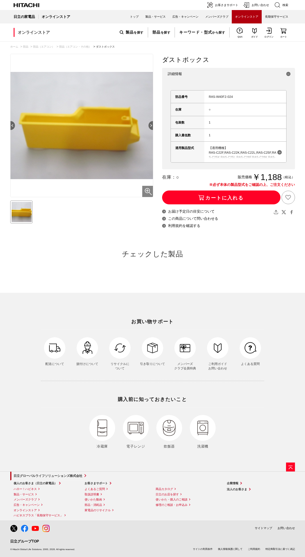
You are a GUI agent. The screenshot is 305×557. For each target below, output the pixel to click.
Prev (10, 125)
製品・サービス (24, 494)
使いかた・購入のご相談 (172, 499)
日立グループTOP (24, 541)
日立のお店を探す (167, 494)
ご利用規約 (254, 549)
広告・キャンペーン (27, 505)
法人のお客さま (237, 489)
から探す (202, 32)
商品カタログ (164, 489)
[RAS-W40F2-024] (21, 212)
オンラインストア (25, 510)
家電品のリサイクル (98, 510)
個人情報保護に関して (230, 549)
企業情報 (232, 483)
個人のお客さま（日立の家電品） (35, 483)
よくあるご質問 (95, 489)
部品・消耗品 (93, 505)
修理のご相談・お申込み (172, 505)
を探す (135, 32)
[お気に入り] (288, 197)
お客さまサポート (96, 483)
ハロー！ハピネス (25, 489)
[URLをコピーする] (276, 212)
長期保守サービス (276, 16)
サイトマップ (263, 528)
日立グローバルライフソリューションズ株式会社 (48, 475)
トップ (134, 16)
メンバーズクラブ (216, 16)
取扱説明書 (92, 494)
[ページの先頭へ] (290, 467)
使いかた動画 (93, 499)
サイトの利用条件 (203, 549)
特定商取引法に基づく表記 (280, 549)
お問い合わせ (286, 528)
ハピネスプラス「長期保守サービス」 (38, 515)
